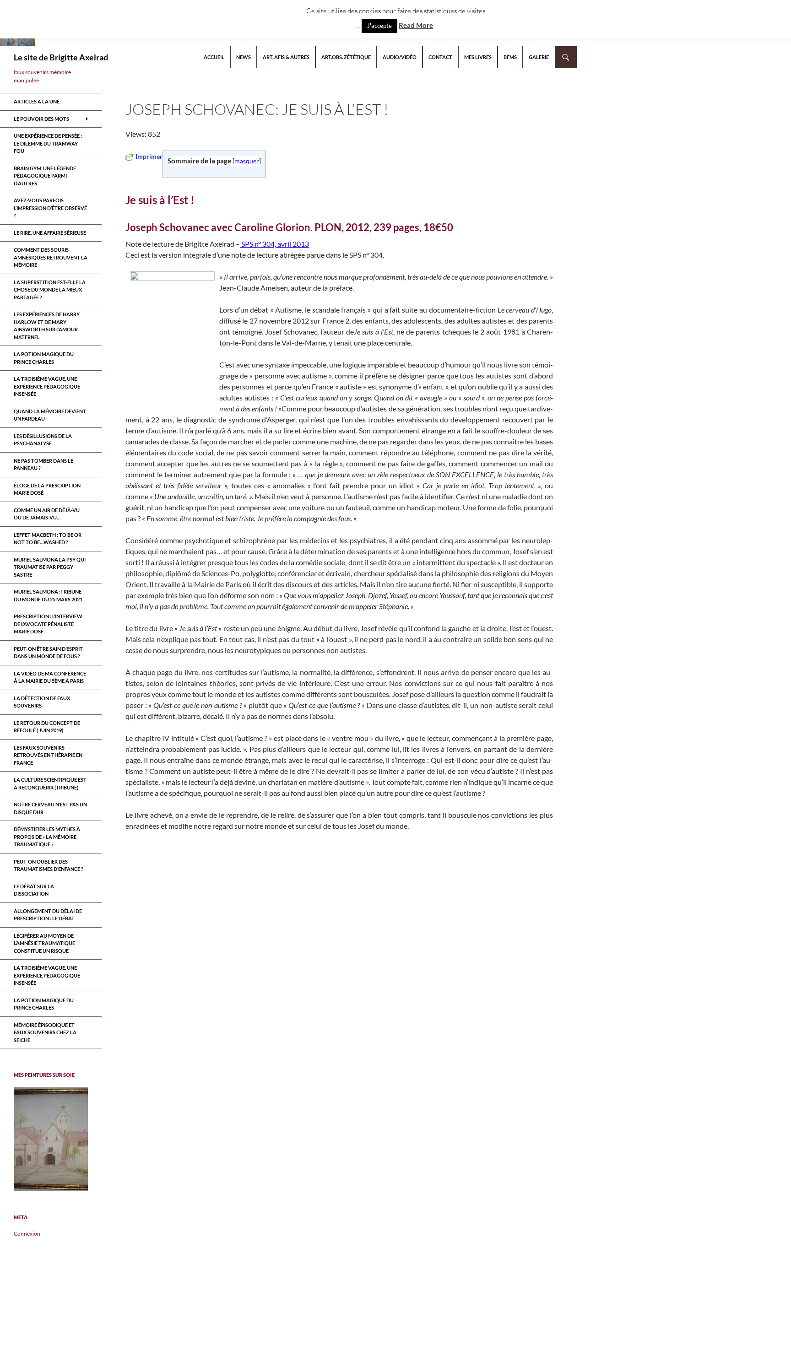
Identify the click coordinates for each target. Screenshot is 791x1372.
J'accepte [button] (379, 25)
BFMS (510, 57)
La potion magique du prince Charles (44, 358)
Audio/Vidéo (400, 57)
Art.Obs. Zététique (346, 57)
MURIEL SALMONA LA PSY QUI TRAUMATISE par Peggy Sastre (50, 567)
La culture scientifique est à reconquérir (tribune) (50, 783)
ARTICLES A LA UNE (37, 101)
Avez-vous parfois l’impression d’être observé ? (50, 207)
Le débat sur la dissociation (34, 890)
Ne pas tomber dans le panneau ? (43, 464)
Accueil (214, 57)
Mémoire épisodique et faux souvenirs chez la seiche (45, 1032)
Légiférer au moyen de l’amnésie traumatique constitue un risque (44, 943)
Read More (416, 25)
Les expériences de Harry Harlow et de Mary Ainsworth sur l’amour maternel (47, 325)
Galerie (539, 57)
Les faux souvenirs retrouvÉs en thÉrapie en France (48, 755)
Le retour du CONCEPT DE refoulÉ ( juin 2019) (47, 727)
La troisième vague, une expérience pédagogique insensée (47, 386)
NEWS (243, 57)
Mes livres (478, 57)
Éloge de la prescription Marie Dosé (47, 489)
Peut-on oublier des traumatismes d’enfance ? (48, 865)
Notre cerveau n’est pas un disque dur (50, 808)
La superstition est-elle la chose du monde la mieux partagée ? (50, 289)
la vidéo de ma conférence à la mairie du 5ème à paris (50, 677)
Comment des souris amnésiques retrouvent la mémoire (50, 257)
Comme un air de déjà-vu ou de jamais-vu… (47, 514)
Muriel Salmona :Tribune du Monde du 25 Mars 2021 (48, 595)
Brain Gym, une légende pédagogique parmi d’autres (45, 175)
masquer (246, 161)
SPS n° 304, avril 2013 (274, 243)
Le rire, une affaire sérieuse (50, 233)
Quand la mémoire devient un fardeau (50, 415)
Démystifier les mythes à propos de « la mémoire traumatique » (47, 836)
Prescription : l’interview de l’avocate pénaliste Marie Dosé (48, 623)
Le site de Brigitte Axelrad (61, 57)
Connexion (27, 1233)
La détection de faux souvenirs (42, 702)
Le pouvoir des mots (41, 119)
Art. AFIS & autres (286, 57)
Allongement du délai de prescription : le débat (48, 915)
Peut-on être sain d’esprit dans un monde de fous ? (48, 652)
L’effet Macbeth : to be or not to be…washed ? (47, 539)
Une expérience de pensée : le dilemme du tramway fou (48, 143)
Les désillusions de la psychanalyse (43, 440)
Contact (440, 57)
